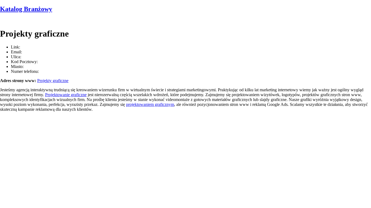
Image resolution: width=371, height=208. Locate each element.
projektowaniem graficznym (150, 104)
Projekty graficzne (52, 80)
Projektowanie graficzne (66, 94)
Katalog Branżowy (26, 8)
